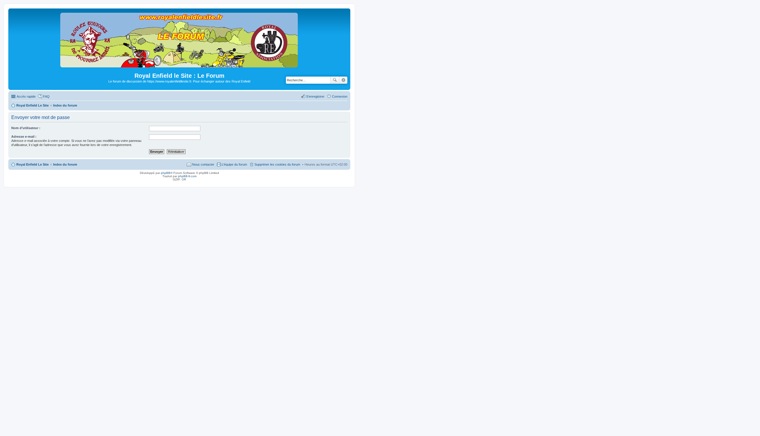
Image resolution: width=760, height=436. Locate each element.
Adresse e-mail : (24, 136)
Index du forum (65, 164)
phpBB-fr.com (187, 176)
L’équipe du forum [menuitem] (234, 164)
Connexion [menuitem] (339, 96)
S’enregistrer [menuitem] (315, 96)
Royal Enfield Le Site (32, 164)
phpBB (165, 173)
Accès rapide (26, 96)
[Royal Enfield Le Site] (179, 65)
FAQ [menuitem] (46, 96)
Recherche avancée (343, 80)
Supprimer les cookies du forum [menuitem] (277, 164)
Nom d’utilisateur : (25, 128)
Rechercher (334, 80)
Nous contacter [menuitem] (203, 164)
